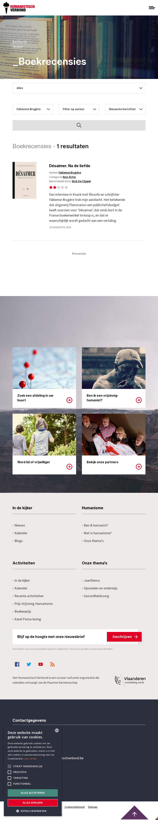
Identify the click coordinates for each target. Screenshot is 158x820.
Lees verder (30, 758)
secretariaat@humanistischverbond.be (55, 758)
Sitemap (92, 807)
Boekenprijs (22, 611)
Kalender (20, 533)
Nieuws (19, 525)
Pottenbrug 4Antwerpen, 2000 (40, 776)
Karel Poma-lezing (27, 619)
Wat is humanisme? (98, 533)
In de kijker (22, 580)
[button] (33, 810)
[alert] (33, 771)
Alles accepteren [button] (33, 792)
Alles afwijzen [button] (33, 802)
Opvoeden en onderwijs (101, 588)
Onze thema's (94, 540)
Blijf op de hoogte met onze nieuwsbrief (74, 637)
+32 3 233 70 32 (39, 742)
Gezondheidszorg (96, 596)
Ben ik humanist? (96, 525)
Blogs (18, 540)
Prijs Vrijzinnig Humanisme (33, 603)
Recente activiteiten (29, 596)
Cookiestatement (75, 807)
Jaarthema (92, 580)
